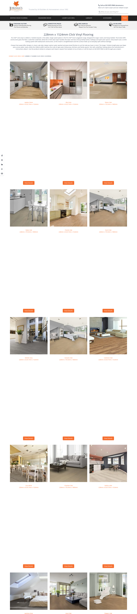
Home (11, 56)
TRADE (125, 18)
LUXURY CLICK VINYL (68, 18)
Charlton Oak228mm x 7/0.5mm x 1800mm (68, 486)
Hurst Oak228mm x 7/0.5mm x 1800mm (108, 231)
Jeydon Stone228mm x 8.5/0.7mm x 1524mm (28, 103)
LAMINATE (89, 18)
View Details (29, 183)
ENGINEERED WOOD (44, 18)
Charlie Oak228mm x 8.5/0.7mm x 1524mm (68, 231)
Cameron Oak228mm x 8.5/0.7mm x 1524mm (108, 359)
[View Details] (29, 80)
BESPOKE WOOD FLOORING (18, 18)
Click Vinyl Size (19, 56)
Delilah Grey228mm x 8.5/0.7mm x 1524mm (28, 359)
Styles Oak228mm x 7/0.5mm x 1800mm (29, 231)
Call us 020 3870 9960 (111, 5)
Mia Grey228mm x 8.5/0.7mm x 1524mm (68, 103)
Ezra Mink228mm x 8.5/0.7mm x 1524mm (28, 486)
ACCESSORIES (107, 18)
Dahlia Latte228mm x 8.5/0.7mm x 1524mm (108, 486)
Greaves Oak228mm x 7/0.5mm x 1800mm (68, 359)
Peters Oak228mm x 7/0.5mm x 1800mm (108, 103)
